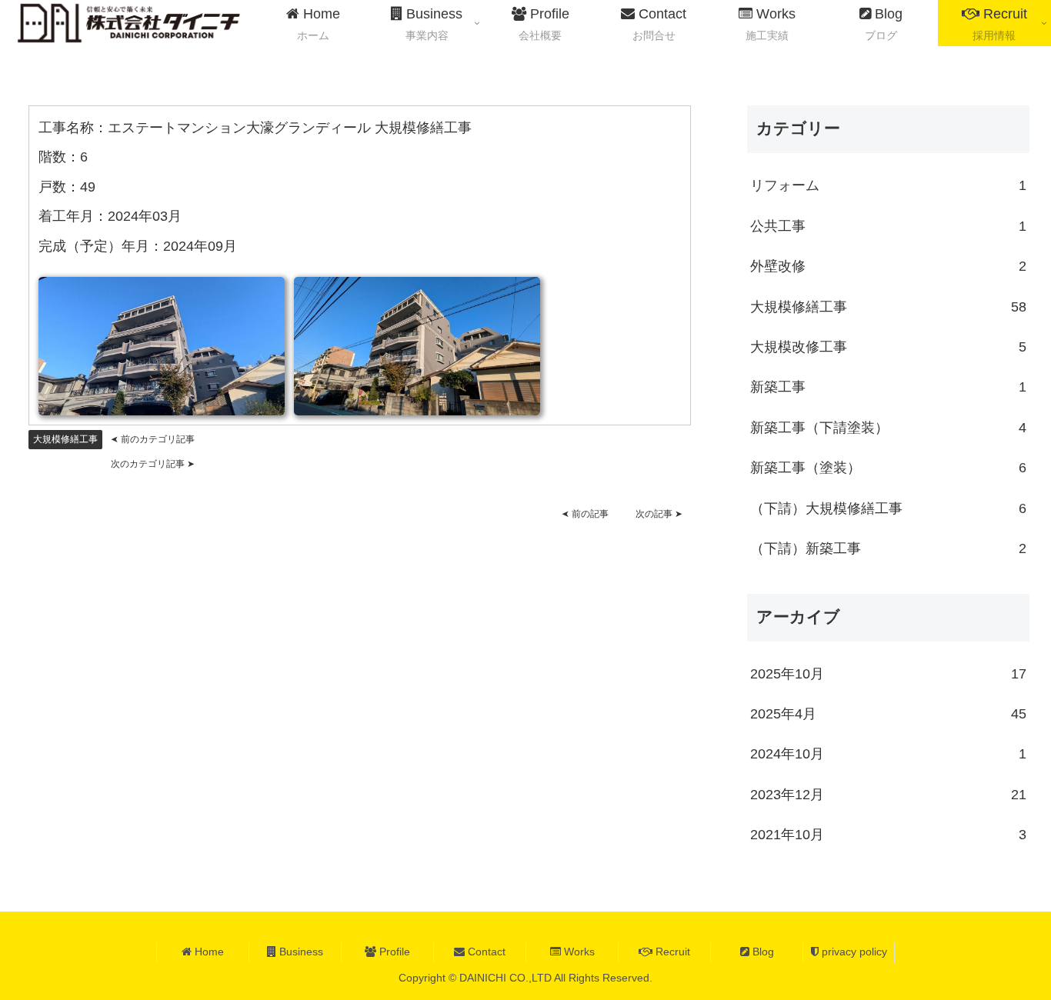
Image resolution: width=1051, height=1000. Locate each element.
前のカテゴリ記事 (153, 439)
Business (299, 951)
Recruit (671, 951)
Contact (485, 951)
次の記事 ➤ (659, 513)
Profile (393, 951)
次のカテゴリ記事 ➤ (153, 463)
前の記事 (585, 513)
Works (578, 951)
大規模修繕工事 (65, 439)
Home (208, 951)
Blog (761, 951)
